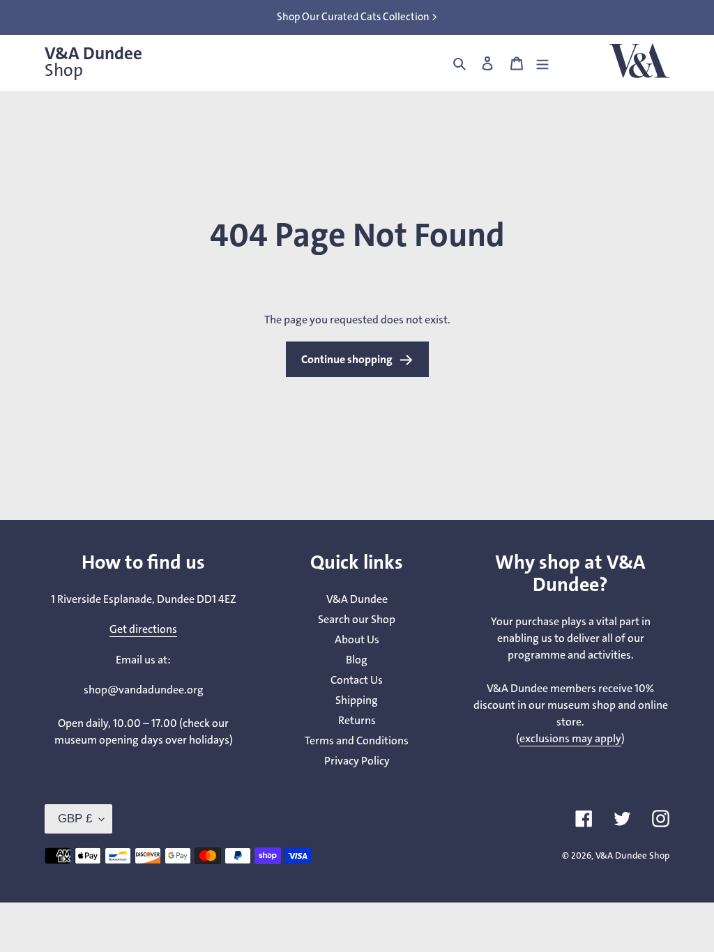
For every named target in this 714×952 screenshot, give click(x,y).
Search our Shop (356, 619)
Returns (357, 720)
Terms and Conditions (357, 740)
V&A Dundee (93, 62)
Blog (356, 659)
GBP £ (75, 818)
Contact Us (357, 680)
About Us (357, 639)
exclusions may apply (570, 738)
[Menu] (542, 63)
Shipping (356, 700)
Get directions (143, 629)
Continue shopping (347, 359)
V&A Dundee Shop (632, 855)
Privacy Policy (357, 760)
